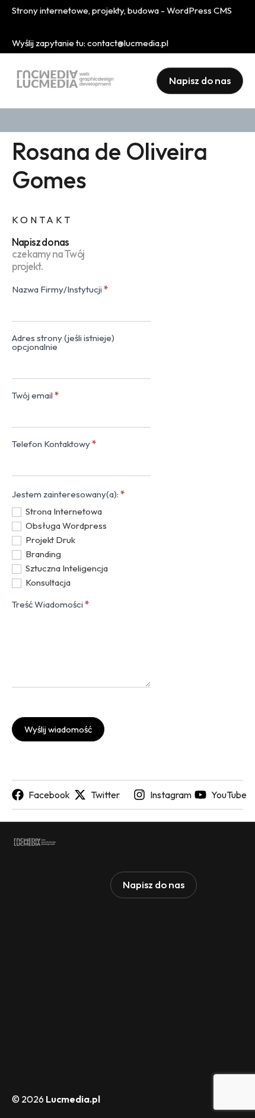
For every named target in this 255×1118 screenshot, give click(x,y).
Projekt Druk (49, 539)
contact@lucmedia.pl (127, 43)
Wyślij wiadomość (58, 729)
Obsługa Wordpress (65, 525)
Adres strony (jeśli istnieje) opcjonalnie (63, 342)
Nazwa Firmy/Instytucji (60, 290)
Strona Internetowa (63, 511)
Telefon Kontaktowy (54, 444)
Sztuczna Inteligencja (66, 568)
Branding (42, 554)
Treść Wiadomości (50, 605)
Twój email (35, 396)
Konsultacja (47, 582)
